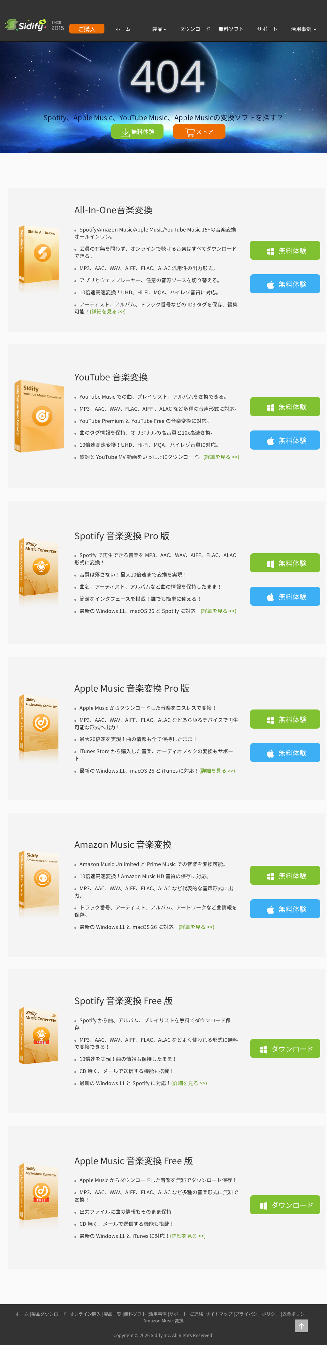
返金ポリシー (295, 1314)
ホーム (123, 29)
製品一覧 (112, 1314)
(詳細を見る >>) (107, 311)
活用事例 (302, 29)
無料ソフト (231, 29)
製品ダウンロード (49, 1314)
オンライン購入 (85, 1314)
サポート (267, 29)
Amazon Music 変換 (163, 1320)
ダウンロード (195, 29)
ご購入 (86, 29)
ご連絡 (196, 1314)
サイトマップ (219, 1314)
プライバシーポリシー (257, 1314)
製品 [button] (157, 29)
